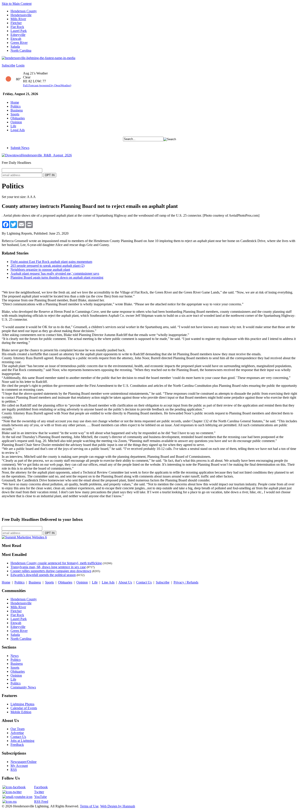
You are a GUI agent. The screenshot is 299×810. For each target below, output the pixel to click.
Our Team (18, 729)
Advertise (17, 733)
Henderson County (24, 11)
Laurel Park (19, 31)
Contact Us (144, 582)
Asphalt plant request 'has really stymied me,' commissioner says (55, 273)
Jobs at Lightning (22, 741)
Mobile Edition (21, 712)
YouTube (40, 797)
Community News (23, 687)
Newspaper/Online (24, 762)
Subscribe (8, 65)
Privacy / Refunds (186, 582)
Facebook (41, 787)
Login (20, 65)
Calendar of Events (24, 708)
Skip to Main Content (17, 3)
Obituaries (18, 118)
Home (15, 102)
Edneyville (18, 35)
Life (13, 126)
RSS (14, 769)
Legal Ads (18, 130)
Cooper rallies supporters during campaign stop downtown (51, 571)
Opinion (16, 122)
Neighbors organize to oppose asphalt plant (40, 269)
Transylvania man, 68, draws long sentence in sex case (48, 567)
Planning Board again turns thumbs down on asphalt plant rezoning (57, 277)
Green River (19, 42)
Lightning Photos (22, 704)
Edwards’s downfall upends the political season (43, 575)
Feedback (17, 744)
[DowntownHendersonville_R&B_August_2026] (37, 155)
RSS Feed (41, 801)
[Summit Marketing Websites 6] (24, 537)
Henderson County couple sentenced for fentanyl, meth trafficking (56, 563)
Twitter (39, 792)
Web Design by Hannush (117, 806)
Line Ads (108, 582)
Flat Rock (17, 27)
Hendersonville (21, 15)
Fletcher (16, 23)
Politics (16, 106)
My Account (19, 766)
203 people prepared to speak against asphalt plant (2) (47, 265)
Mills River (18, 19)
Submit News (20, 148)
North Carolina (21, 50)
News (15, 656)
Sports (15, 114)
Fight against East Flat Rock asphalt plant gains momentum (51, 262)
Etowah (16, 39)
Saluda (15, 46)
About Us (125, 582)
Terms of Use (89, 806)
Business (17, 110)
